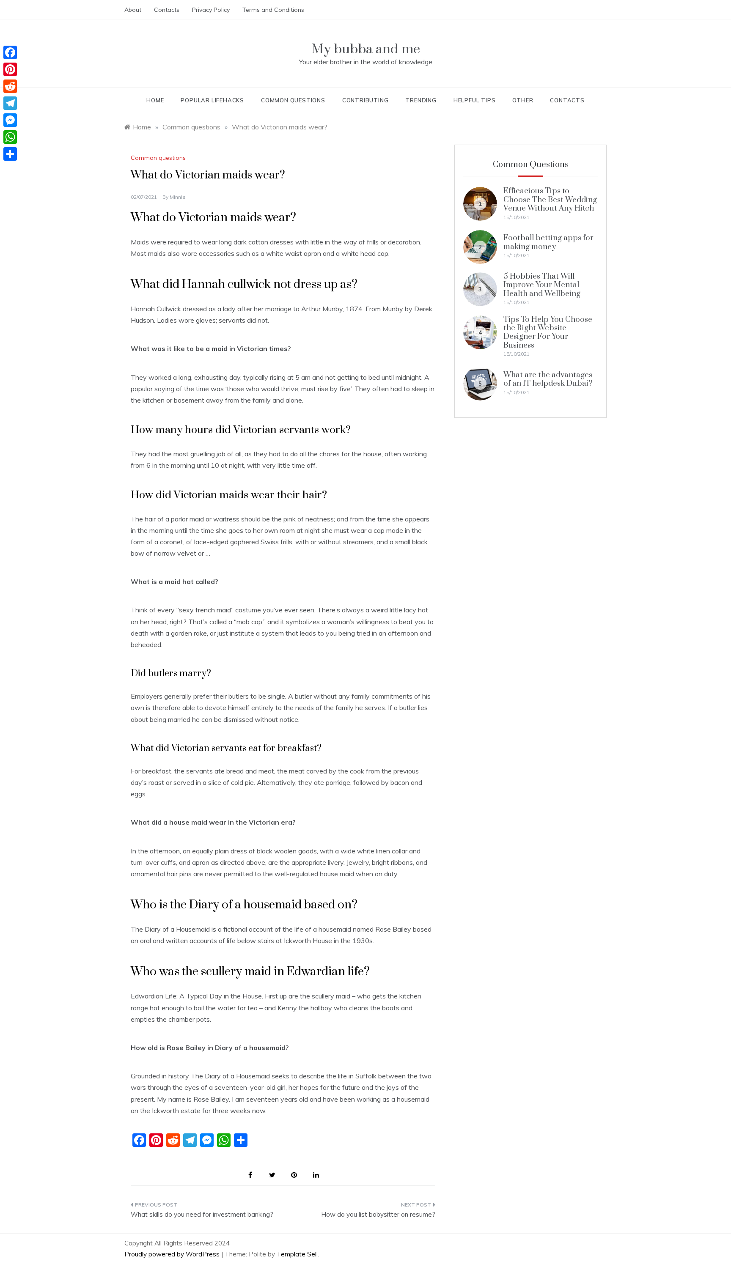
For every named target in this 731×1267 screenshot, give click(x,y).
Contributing (365, 100)
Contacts (166, 10)
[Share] (10, 153)
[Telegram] (10, 103)
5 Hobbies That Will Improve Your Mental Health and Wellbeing (541, 285)
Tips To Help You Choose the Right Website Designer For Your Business (547, 332)
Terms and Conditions (273, 10)
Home (155, 100)
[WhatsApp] (10, 137)
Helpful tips (474, 100)
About (132, 10)
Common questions (293, 100)
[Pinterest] (10, 69)
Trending (420, 100)
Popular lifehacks (212, 100)
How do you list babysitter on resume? (378, 1214)
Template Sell (297, 1254)
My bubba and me (365, 49)
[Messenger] (10, 120)
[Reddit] (10, 86)
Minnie (178, 197)
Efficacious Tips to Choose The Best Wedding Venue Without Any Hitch (550, 199)
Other (522, 100)
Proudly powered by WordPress (172, 1254)
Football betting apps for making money (548, 242)
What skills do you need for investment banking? (202, 1214)
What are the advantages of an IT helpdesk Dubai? (548, 379)
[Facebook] (10, 52)
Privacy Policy (211, 10)
